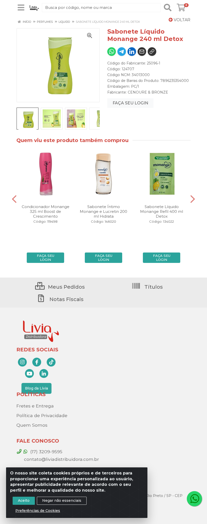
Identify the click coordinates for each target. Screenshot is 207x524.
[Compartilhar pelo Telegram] (121, 51)
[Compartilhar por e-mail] (142, 51)
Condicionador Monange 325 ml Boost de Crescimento (45, 211)
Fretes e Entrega (35, 405)
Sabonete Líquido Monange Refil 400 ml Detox (161, 211)
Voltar (181, 19)
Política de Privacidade (41, 415)
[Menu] (20, 7)
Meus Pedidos (66, 287)
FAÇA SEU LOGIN (130, 103)
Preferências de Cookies (37, 510)
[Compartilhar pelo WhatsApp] (111, 51)
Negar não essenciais (61, 500)
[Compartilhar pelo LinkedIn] (131, 51)
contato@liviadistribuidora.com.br (61, 459)
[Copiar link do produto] (152, 51)
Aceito (24, 500)
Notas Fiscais (66, 299)
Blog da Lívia (36, 388)
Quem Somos (31, 425)
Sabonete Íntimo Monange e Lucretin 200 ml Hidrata (103, 211)
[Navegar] (14, 199)
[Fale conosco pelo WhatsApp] (194, 498)
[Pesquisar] (167, 7)
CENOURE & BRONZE (148, 92)
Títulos (153, 287)
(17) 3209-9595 (45, 451)
